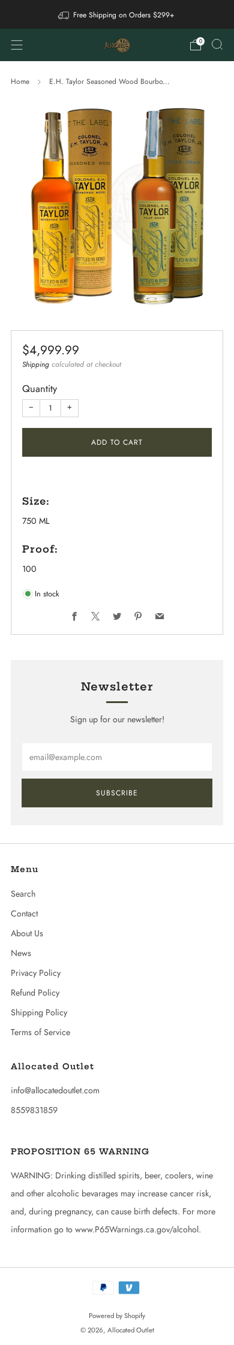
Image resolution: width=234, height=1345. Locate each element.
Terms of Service (40, 1032)
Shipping (35, 364)
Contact (24, 913)
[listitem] (117, 14)
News (21, 953)
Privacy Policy (36, 973)
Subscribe (117, 793)
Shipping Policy (39, 1012)
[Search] (217, 44)
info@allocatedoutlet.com (55, 1090)
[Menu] (17, 45)
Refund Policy (35, 993)
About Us (27, 933)
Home (20, 81)
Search (23, 894)
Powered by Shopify (117, 1315)
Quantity (39, 389)
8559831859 (34, 1110)
